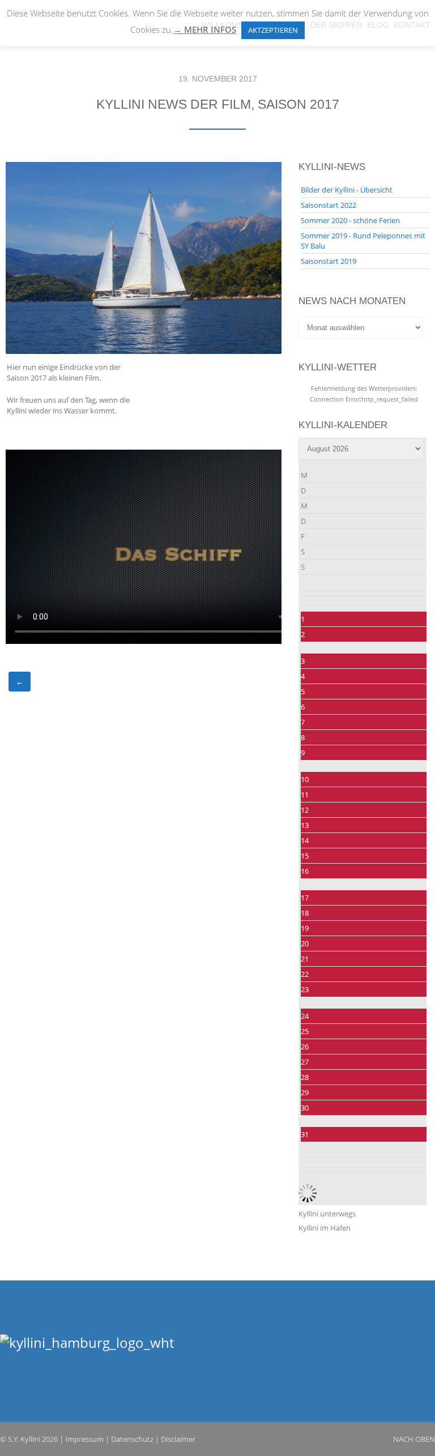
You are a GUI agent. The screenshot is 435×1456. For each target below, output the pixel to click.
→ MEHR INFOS (204, 29)
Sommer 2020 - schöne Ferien (350, 220)
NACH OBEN (414, 1439)
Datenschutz (132, 1439)
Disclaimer (178, 1439)
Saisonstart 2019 (328, 261)
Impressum (84, 1439)
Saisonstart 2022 (328, 205)
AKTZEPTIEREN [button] (273, 30)
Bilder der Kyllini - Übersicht (347, 190)
